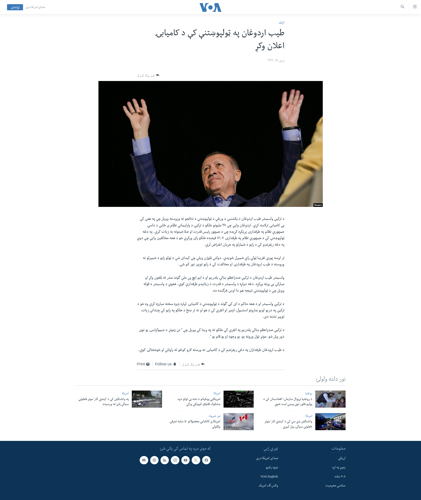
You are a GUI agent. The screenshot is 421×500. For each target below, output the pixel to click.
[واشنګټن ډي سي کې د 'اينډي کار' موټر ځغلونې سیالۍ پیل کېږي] (330, 421)
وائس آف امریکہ (268, 486)
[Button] (148, 75)
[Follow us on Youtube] (185, 460)
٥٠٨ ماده (340, 477)
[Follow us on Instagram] (175, 460)
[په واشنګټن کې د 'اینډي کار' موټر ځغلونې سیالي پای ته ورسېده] (147, 399)
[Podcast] (154, 460)
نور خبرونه (214, 416)
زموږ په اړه (339, 468)
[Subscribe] (144, 460)
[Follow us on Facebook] (206, 460)
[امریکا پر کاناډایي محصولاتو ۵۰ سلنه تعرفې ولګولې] (238, 421)
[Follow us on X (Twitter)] (196, 460)
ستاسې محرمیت (335, 486)
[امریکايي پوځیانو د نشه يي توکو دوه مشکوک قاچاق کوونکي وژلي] (238, 399)
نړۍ (281, 22)
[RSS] (165, 460)
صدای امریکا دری (35, 7)
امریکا (217, 394)
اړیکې (342, 459)
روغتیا (308, 394)
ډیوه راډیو (272, 468)
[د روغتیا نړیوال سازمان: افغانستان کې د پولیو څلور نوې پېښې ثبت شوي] (330, 399)
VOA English (269, 477)
